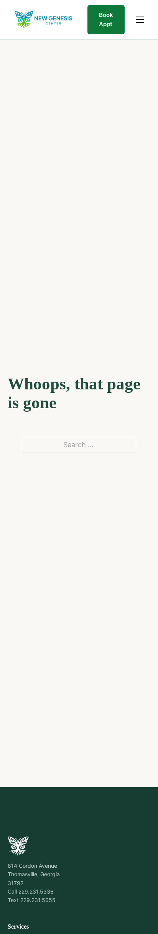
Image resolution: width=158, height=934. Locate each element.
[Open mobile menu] (140, 20)
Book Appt (106, 19)
